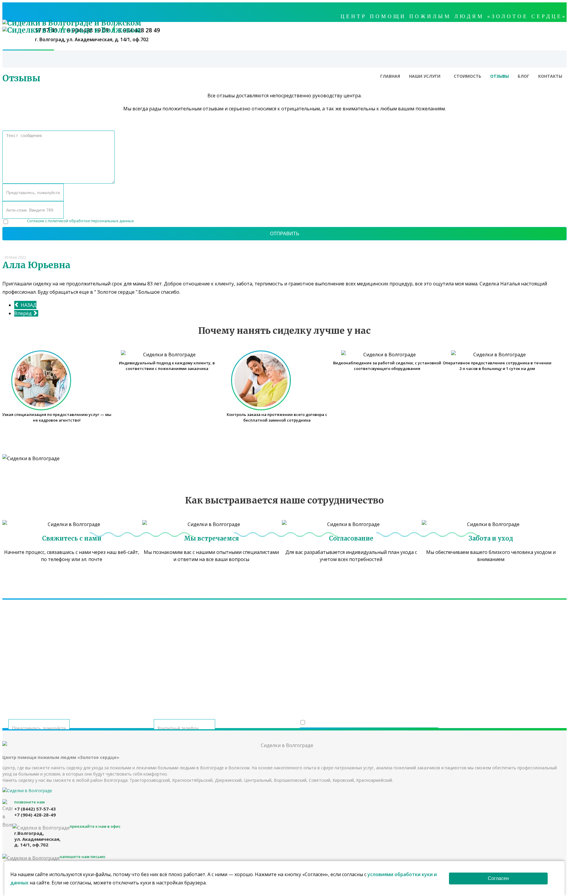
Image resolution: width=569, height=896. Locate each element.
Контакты (550, 76)
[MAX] (294, 677)
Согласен (498, 878)
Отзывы (499, 76)
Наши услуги (424, 76)
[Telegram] (279, 677)
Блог (523, 76)
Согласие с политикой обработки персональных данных (80, 220)
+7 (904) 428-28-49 (330, 655)
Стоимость (467, 76)
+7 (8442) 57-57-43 (239, 655)
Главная (390, 76)
